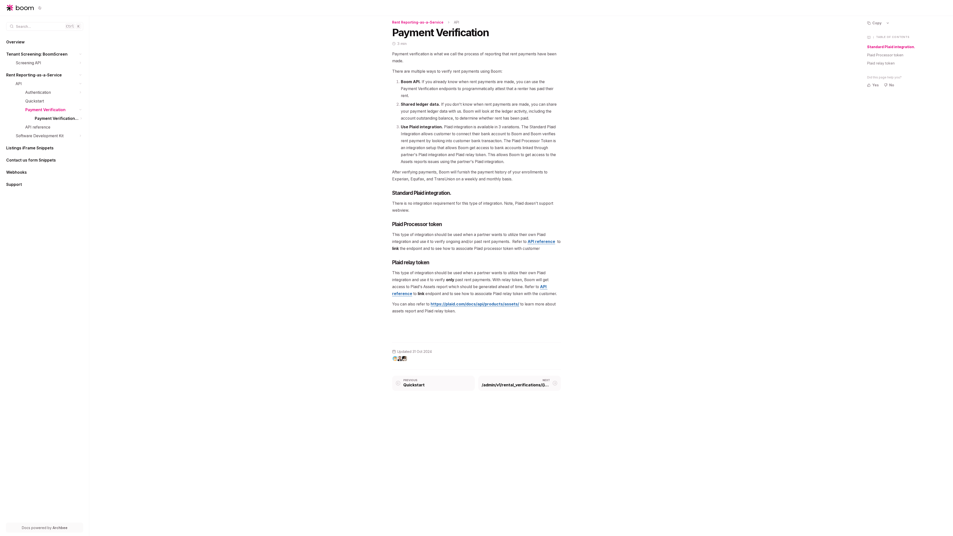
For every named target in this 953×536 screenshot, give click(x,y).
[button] (80, 54)
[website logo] (20, 8)
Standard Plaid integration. (891, 47)
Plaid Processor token (885, 55)
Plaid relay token (881, 63)
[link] (44, 42)
